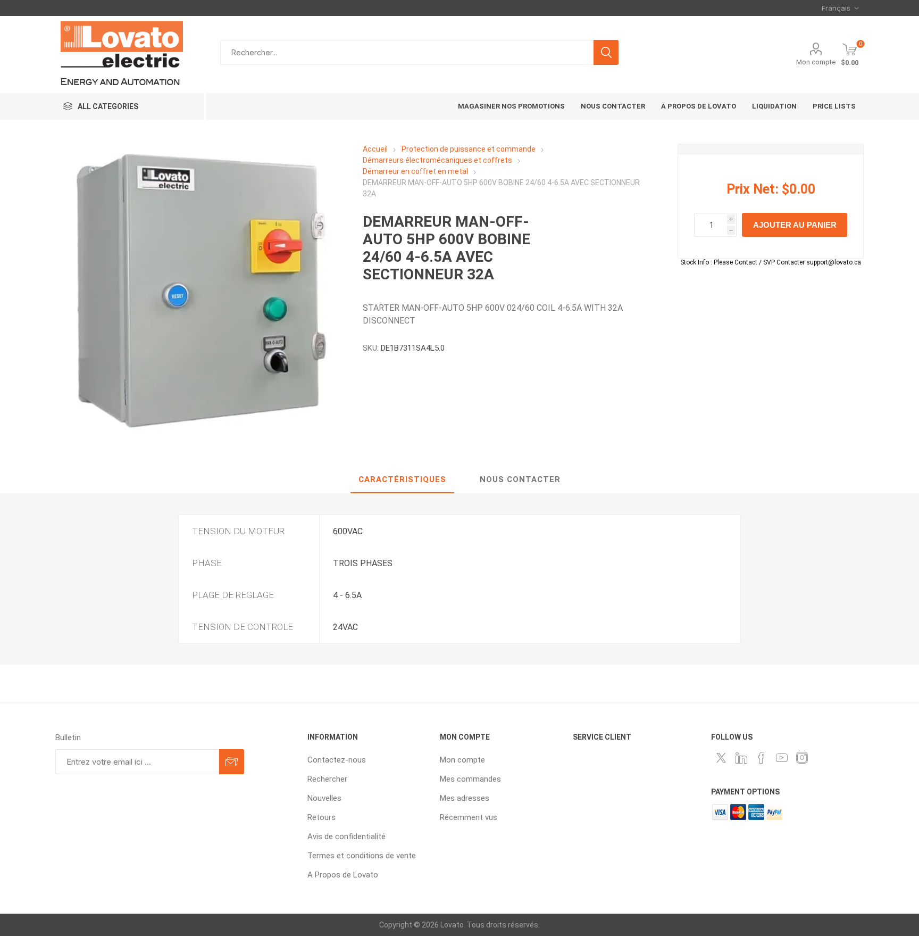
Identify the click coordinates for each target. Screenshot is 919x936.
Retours (321, 817)
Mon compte (816, 62)
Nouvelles (324, 798)
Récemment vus (468, 817)
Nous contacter (520, 479)
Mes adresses (464, 798)
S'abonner (231, 761)
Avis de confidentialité (346, 836)
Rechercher (606, 52)
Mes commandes (470, 779)
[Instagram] (802, 757)
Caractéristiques (402, 479)
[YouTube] (781, 757)
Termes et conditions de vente (361, 855)
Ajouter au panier (795, 224)
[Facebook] (761, 757)
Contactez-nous (336, 760)
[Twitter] (721, 757)
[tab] (402, 480)
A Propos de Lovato (342, 875)
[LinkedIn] (741, 757)
